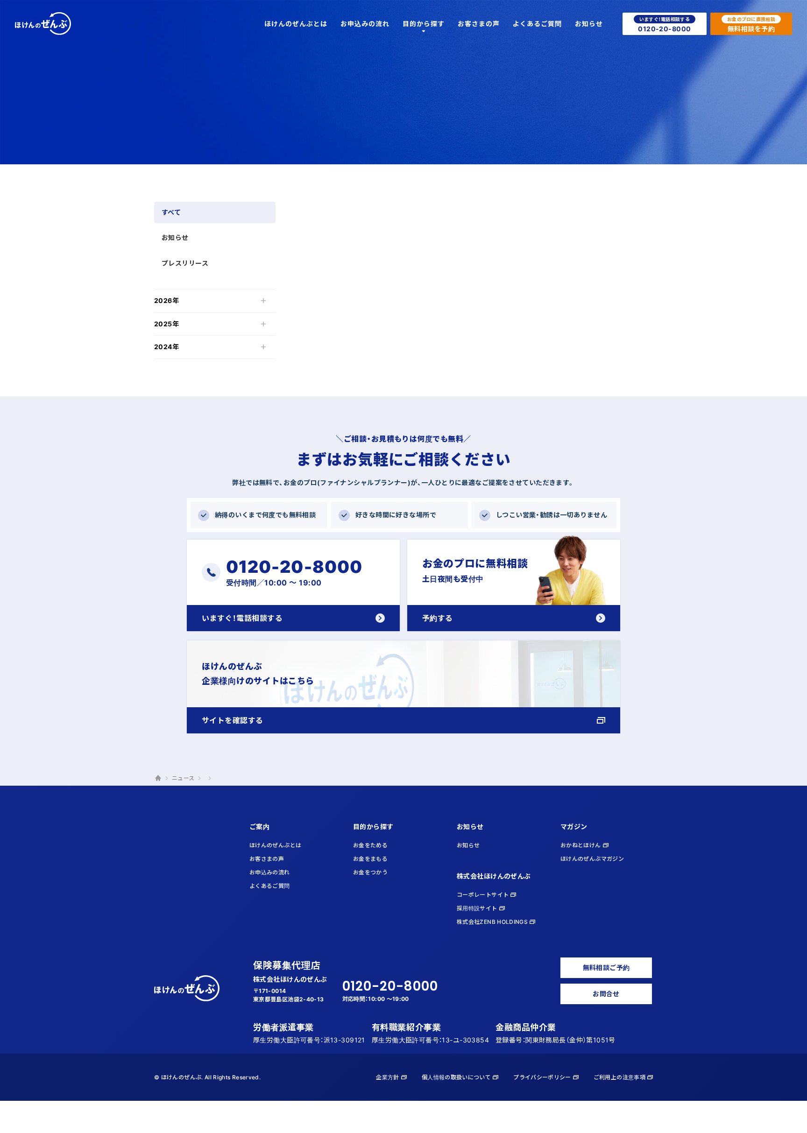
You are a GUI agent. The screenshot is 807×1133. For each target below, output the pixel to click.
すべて (171, 212)
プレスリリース (185, 263)
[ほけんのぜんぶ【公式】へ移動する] (158, 778)
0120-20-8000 (390, 986)
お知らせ (175, 237)
